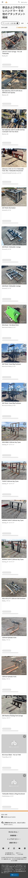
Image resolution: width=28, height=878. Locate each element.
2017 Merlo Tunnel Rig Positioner (11, 364)
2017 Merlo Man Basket (9, 208)
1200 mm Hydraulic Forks (9, 676)
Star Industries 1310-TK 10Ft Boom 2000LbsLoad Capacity (12, 91)
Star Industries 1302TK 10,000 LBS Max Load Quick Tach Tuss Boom (13, 131)
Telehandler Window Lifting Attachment (13, 794)
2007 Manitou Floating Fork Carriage (12, 716)
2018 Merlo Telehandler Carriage (11, 286)
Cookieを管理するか (8, 871)
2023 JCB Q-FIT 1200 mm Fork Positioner (14, 598)
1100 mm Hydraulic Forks (9, 637)
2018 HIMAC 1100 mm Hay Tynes (11, 442)
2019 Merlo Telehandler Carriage (11, 247)
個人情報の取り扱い (9, 853)
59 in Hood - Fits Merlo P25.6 (10, 325)
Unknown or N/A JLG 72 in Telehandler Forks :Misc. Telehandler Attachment (13, 170)
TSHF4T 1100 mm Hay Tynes (10, 481)
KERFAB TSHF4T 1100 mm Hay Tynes (13, 520)
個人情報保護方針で (20, 871)
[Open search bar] (19, 2)
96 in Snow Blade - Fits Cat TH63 (11, 755)
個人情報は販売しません (10, 854)
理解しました (14, 874)
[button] (10, 23)
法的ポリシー (18, 853)
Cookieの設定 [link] (20, 854)
